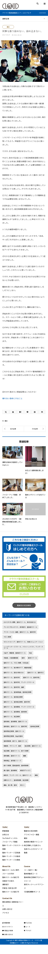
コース (27, 927)
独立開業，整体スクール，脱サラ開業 (16, 751)
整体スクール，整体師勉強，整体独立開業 (17, 692)
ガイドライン (8, 927)
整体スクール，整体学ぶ (35, 672)
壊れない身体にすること (12, 398)
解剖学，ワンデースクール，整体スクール (17, 775)
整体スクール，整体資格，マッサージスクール (19, 707)
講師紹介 (5, 884)
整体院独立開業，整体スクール (14, 731)
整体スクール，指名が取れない (14, 672)
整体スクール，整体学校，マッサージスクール (19, 682)
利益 (30, 653)
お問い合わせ (7, 909)
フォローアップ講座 (9, 841)
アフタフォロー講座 (31, 834)
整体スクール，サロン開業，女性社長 (16, 663)
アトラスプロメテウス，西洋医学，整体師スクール (20, 627)
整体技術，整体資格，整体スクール (15, 721)
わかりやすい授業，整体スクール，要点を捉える (20, 622)
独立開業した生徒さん (32, 845)
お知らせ (5, 834)
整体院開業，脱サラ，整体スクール (15, 741)
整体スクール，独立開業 (12, 716)
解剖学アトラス (25, 770)
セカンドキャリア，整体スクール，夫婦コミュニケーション (23, 642)
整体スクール (32, 658)
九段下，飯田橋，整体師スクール (15, 653)
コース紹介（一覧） (31, 870)
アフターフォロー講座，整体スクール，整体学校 (20, 632)
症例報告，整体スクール (12, 756)
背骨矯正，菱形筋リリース (12, 760)
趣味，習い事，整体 (10, 785)
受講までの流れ (8, 881)
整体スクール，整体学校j (31, 677)
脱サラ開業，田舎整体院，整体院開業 (16, 765)
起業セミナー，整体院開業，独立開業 (16, 780)
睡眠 (24, 756)
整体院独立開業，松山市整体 (13, 736)
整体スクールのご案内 (10, 870)
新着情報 (5, 831)
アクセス (5, 913)
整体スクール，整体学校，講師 (14, 687)
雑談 (8, 27)
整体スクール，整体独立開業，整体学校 (17, 702)
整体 (23, 658)
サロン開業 (7, 637)
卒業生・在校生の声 (9, 888)
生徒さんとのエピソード (33, 849)
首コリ (22, 785)
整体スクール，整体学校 (12, 677)
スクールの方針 (8, 873)
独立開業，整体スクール (33, 746)
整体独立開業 (34, 726)
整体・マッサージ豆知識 (11, 852)
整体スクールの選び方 (10, 877)
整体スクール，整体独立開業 (13, 697)
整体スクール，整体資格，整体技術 (15, 712)
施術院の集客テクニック (33, 841)
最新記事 (5, 18)
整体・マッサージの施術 (11, 856)
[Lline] (27, 412)
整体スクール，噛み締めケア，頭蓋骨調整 (17, 668)
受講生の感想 (8, 930)
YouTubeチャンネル (9, 838)
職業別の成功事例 (24, 605)
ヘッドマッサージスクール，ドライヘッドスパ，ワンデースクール (23, 647)
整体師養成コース (31, 873)
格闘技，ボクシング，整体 (12, 746)
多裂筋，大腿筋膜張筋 (11, 658)
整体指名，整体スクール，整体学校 (15, 726)
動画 (25, 852)
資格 (36, 775)
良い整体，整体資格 (10, 770)
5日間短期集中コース (32, 891)
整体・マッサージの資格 (11, 860)
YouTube (29, 923)
